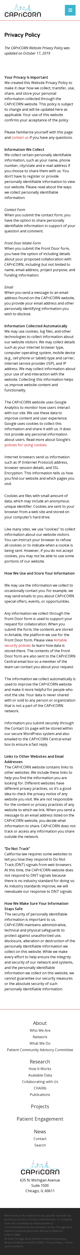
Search (40, 1145)
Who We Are (40, 1030)
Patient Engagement (40, 1118)
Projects (40, 1106)
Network (40, 1036)
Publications (40, 1094)
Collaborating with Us (40, 1081)
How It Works (40, 1068)
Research (40, 1061)
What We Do (40, 1043)
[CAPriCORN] (22, 10)
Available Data (40, 1075)
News (40, 1131)
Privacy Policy (54, 1242)
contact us (20, 137)
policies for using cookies (25, 444)
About (40, 1023)
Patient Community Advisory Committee (40, 1049)
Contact (40, 1138)
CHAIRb (40, 1088)
